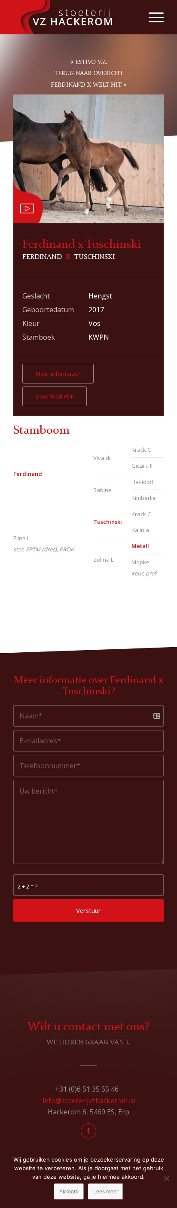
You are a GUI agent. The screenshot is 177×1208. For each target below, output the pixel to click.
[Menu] (152, 17)
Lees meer (105, 1192)
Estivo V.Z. (91, 62)
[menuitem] (152, 17)
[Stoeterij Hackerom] (73, 17)
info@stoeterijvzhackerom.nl (89, 1100)
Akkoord (69, 1192)
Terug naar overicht (88, 73)
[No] (166, 1178)
